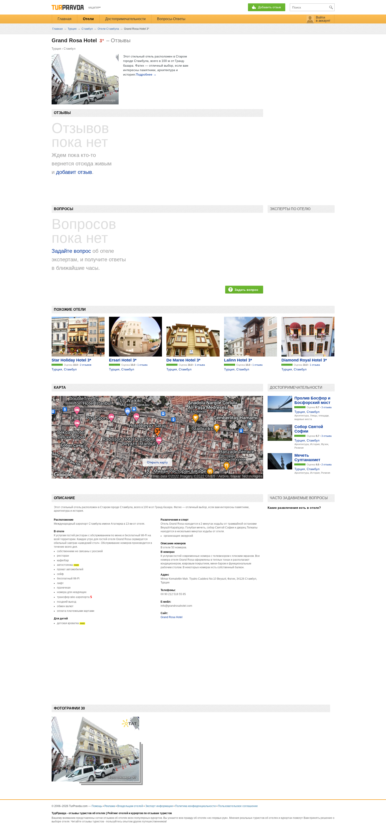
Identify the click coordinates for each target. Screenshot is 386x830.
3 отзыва (326, 407)
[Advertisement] (133, 661)
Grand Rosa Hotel (172, 617)
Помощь (97, 806)
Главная (64, 19)
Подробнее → (146, 74)
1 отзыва (142, 364)
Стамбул (70, 48)
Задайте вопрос (71, 251)
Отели (88, 19)
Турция (56, 48)
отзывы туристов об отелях (87, 813)
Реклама (109, 806)
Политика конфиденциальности (195, 806)
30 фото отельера (103, 100)
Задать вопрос (246, 289)
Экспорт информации (159, 806)
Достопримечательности (125, 19)
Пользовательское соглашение (238, 806)
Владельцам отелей (130, 806)
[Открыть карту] (157, 477)
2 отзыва (326, 464)
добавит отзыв (74, 172)
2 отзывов (85, 364)
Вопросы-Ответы (171, 19)
